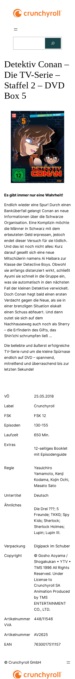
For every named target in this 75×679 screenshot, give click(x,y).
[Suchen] (53, 43)
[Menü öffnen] (15, 29)
